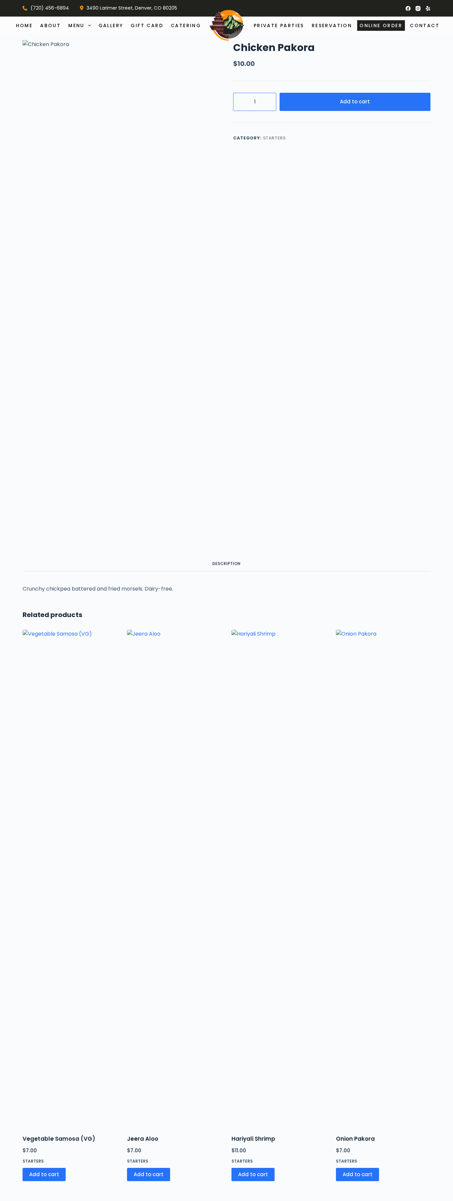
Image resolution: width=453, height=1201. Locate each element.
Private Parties (279, 25)
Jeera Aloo (142, 1139)
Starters (274, 138)
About (50, 25)
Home (24, 25)
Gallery (110, 25)
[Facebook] (408, 8)
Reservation (332, 25)
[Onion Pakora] (383, 878)
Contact (424, 25)
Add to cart (355, 101)
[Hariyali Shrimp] (278, 878)
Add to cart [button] (44, 1174)
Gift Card (147, 25)
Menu (76, 25)
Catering (186, 25)
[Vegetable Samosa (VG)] (70, 878)
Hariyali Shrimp (253, 1139)
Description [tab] (226, 563)
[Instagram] (418, 8)
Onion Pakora (355, 1139)
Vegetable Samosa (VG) (59, 1139)
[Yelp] (427, 8)
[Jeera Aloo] (174, 878)
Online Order (380, 25)
